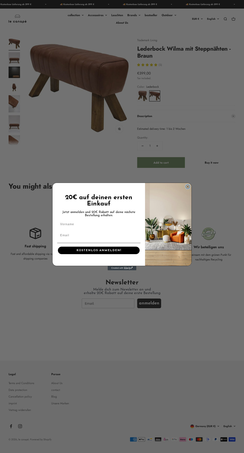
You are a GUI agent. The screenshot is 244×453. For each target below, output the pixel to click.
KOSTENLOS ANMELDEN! (98, 250)
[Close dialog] (188, 187)
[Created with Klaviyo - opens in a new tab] (122, 268)
